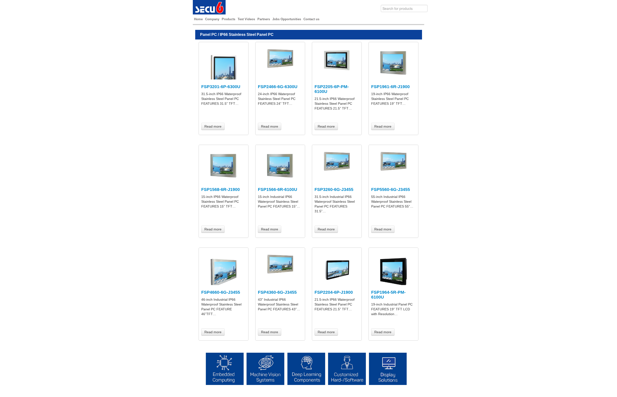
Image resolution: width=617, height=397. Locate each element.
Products (228, 19)
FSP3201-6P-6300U (220, 86)
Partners (263, 19)
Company (212, 19)
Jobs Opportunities (286, 19)
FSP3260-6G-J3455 (334, 189)
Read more (212, 126)
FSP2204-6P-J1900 (334, 292)
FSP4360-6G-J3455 (277, 292)
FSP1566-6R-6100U (277, 189)
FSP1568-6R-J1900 (220, 189)
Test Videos (246, 19)
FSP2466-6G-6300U (277, 86)
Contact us (311, 19)
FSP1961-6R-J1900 (390, 86)
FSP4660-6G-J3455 (220, 292)
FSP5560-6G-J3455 (390, 189)
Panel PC (208, 35)
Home (198, 19)
